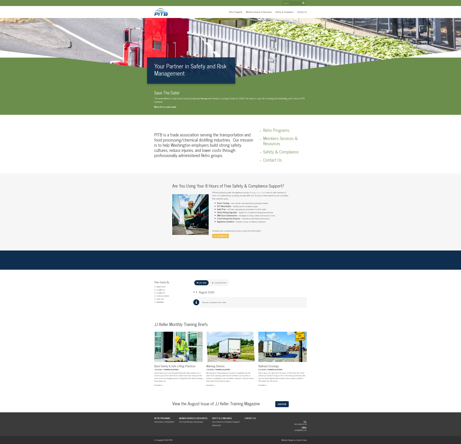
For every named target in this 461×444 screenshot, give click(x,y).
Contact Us (302, 12)
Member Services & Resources (259, 12)
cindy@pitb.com (300, 430)
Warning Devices (215, 366)
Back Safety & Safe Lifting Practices (174, 366)
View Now (282, 404)
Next (196, 292)
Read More (158, 385)
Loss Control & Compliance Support (226, 421)
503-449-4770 (300, 424)
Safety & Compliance (285, 12)
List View (202, 282)
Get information (220, 236)
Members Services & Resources (280, 141)
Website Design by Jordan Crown (294, 439)
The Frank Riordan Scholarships (191, 421)
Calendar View (220, 282)
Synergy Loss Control (258, 192)
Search (303, 3)
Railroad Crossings (268, 366)
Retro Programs (235, 12)
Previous (194, 292)
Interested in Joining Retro (164, 421)
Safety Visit (216, 425)
